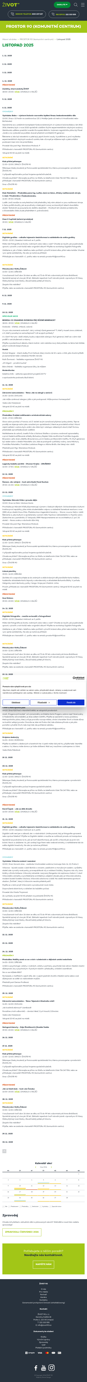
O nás (43, 1289)
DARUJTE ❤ (62, 5)
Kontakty (44, 1300)
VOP (43, 1345)
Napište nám (43, 1264)
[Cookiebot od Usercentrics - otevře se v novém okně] (74, 678)
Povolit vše (71, 702)
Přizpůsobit (42, 702)
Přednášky (25, 1206)
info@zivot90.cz (44, 1325)
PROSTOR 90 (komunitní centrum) (36, 40)
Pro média (43, 1292)
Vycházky (45, 1206)
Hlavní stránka (9, 40)
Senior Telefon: (29, 14)
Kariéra (43, 1297)
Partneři (43, 1295)
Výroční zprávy (43, 1340)
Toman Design (46, 1377)
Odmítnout (16, 702)
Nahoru (4, 1151)
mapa (50, 1320)
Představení (14, 1206)
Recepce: (66, 15)
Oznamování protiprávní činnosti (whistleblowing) (43, 1303)
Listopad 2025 (64, 40)
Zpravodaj (43, 1342)
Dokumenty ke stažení (43, 1331)
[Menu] (82, 4)
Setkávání (35, 1206)
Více (17, 92)
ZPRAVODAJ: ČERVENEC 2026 (22, 1232)
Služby (43, 1337)
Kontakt (43, 1309)
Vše (6, 1206)
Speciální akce (56, 1206)
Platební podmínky (43, 1348)
